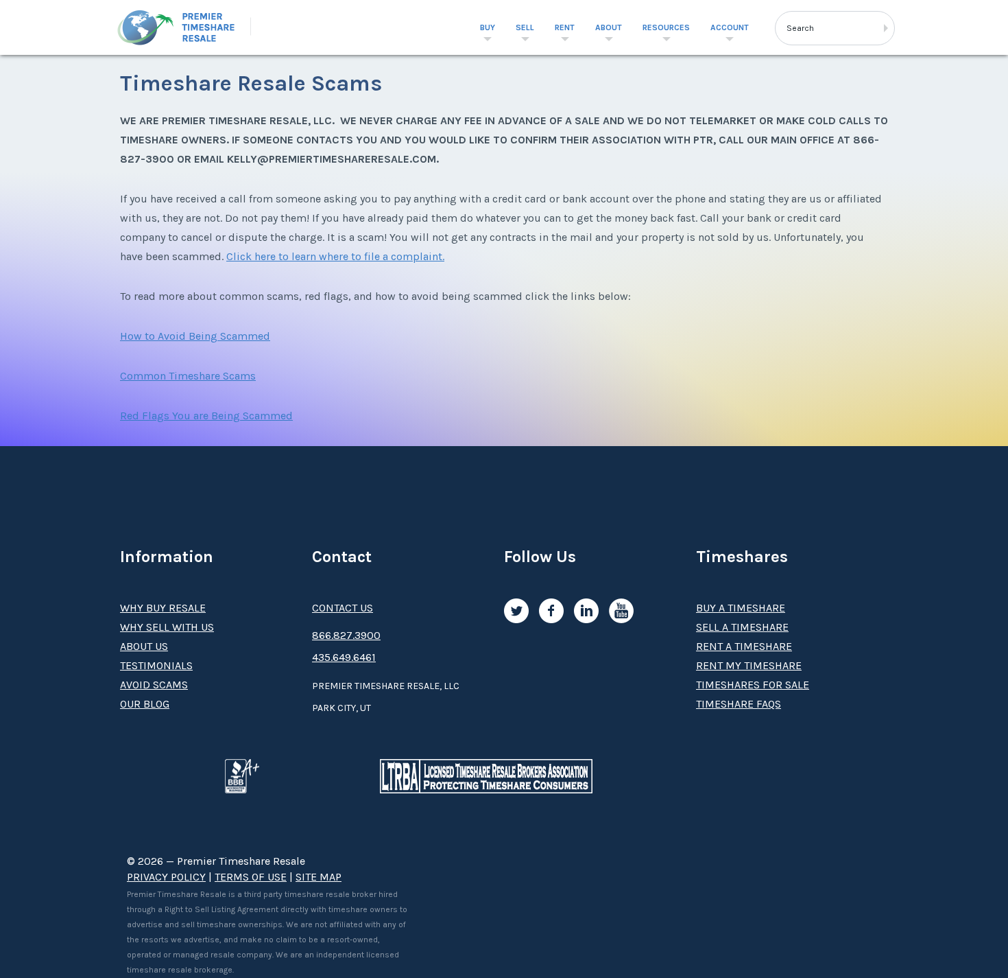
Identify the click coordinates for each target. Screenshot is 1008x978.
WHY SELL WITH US (167, 626)
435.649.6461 (344, 657)
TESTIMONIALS (156, 665)
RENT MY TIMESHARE (749, 665)
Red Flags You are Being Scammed (206, 415)
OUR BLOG (144, 703)
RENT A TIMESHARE (744, 646)
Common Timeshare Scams (188, 375)
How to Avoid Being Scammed (195, 335)
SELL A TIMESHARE (742, 626)
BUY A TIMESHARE (740, 607)
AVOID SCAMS (154, 684)
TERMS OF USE (251, 876)
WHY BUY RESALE (163, 607)
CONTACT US (342, 607)
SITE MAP (318, 876)
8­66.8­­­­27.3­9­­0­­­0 (346, 635)
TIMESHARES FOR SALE (752, 684)
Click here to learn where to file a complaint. (335, 256)
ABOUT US (144, 646)
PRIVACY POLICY (166, 876)
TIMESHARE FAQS (738, 703)
